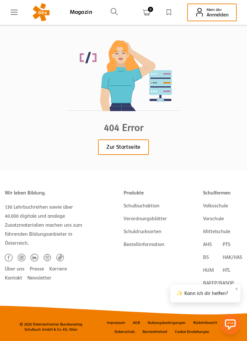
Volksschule (215, 206)
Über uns (14, 269)
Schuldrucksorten (142, 231)
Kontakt (13, 278)
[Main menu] (14, 12)
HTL (226, 270)
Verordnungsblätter (145, 219)
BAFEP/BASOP (218, 283)
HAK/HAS (232, 257)
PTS (226, 244)
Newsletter (39, 278)
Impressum (116, 322)
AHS (207, 244)
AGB (136, 322)
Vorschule (213, 219)
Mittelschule (216, 231)
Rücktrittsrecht (205, 322)
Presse (37, 269)
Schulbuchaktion (142, 206)
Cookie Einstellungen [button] (192, 331)
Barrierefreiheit (154, 331)
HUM (208, 270)
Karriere (58, 269)
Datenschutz (124, 331)
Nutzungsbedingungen (167, 322)
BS (206, 257)
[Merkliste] (169, 12)
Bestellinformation (144, 244)
